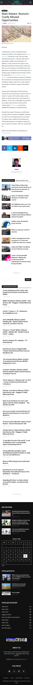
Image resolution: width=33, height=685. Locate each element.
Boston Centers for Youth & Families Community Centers (5, 232)
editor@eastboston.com (20, 659)
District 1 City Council (5, 208)
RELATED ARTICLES (8, 180)
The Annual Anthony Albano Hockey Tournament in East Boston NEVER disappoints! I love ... (15, 361)
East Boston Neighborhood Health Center (5, 216)
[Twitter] (9, 148)
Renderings (14, 105)
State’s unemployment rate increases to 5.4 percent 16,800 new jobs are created (21, 240)
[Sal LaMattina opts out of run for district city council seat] (6, 206)
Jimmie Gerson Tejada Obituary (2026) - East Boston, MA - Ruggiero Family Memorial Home (17, 432)
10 (4, 552)
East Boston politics (5, 251)
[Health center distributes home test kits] (6, 224)
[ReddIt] (20, 148)
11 (8, 552)
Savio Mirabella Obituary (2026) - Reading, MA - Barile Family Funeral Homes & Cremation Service (15, 321)
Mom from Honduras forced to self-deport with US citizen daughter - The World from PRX (16, 403)
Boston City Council (4, 200)
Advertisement (19, 678)
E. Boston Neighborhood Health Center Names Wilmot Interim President (21, 215)
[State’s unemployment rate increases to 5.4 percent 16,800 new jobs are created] (6, 240)
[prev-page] (3, 268)
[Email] (25, 148)
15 (25, 552)
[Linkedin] (15, 148)
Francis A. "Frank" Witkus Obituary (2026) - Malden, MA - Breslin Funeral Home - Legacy (16, 332)
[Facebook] (4, 148)
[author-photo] (16, 167)
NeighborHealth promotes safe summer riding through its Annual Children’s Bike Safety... (21, 522)
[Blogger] (9, 671)
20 (17, 556)
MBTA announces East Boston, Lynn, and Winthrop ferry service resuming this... (21, 576)
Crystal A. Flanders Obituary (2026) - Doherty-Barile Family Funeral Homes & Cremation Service (17, 371)
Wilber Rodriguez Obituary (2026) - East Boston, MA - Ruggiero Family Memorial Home (17, 303)
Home (3, 8)
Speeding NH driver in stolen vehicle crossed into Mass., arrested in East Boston (15, 482)
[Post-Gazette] (6, 593)
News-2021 (9, 8)
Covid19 (4, 226)
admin (5, 23)
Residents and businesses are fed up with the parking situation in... (21, 513)
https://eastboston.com (16, 171)
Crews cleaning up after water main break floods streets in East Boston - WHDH (16, 292)
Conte (3, 259)
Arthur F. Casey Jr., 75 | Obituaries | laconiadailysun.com (15, 312)
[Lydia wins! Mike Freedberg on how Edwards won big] (6, 249)
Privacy (12, 678)
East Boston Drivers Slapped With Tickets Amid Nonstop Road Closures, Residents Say (16, 351)
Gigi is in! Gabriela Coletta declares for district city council (20, 198)
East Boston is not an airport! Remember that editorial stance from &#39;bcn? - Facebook (16, 472)
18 (8, 556)
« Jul (3, 565)
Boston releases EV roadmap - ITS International (15, 341)
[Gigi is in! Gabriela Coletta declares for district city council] (6, 198)
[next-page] (6, 268)
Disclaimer (6, 678)
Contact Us (27, 678)
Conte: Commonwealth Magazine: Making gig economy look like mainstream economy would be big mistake (21, 259)
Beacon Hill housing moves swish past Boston (16, 462)
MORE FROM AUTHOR (22, 180)
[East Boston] (16, 2)
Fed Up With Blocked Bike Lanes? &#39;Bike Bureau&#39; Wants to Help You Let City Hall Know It (16, 453)
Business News (5, 242)
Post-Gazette (16, 592)
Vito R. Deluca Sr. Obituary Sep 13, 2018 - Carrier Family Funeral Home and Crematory (17, 382)
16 (29, 552)
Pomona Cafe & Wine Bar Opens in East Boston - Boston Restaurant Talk (17, 423)
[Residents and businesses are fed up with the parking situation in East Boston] (6, 513)
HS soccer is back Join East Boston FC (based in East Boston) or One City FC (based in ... (16, 413)
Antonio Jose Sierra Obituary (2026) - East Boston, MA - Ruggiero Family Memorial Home (16, 392)
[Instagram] (19, 671)
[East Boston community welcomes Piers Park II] (6, 586)
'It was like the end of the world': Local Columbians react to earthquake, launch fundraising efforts (16, 442)
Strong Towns (6, 133)
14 (21, 552)
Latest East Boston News (10, 286)
